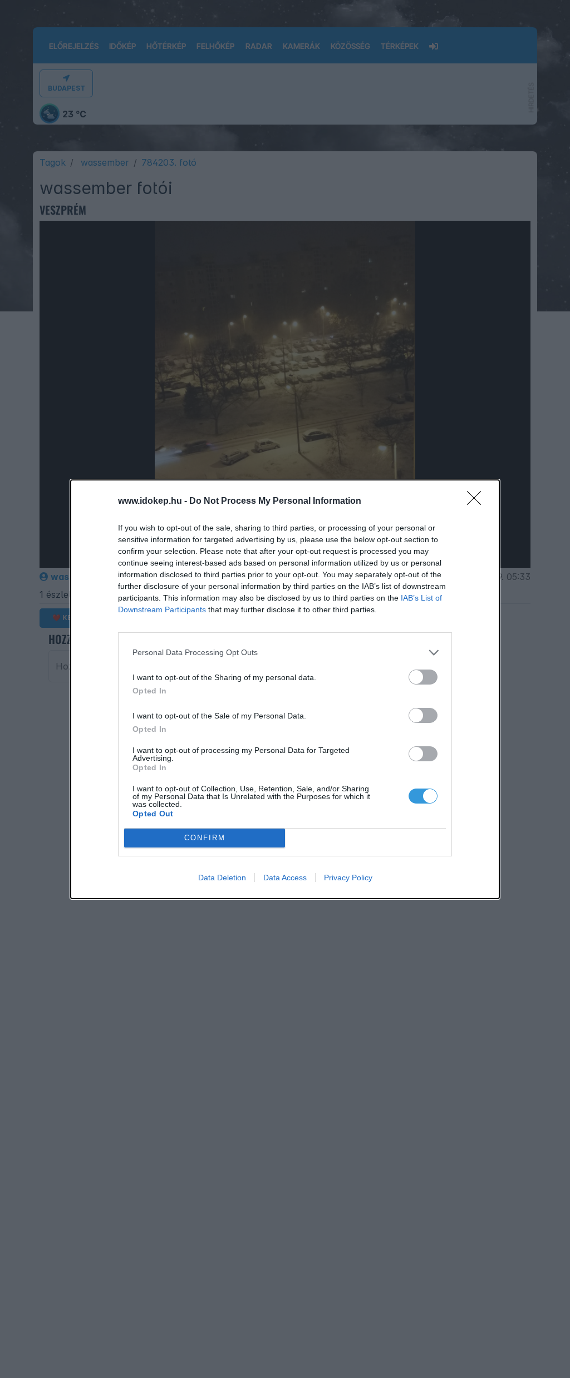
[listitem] (285, 652)
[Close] (477, 501)
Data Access (285, 877)
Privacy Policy (348, 877)
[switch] (423, 677)
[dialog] (285, 689)
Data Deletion (222, 877)
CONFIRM (204, 838)
